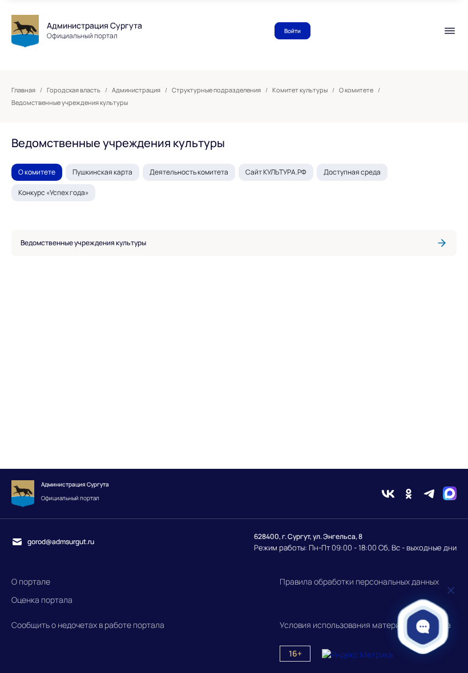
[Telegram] (429, 493)
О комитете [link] (356, 90)
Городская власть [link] (73, 90)
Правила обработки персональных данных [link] (359, 581)
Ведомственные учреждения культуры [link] (69, 103)
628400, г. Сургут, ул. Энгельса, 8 (308, 536)
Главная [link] (23, 90)
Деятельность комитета (189, 172)
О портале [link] (30, 581)
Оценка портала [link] (41, 599)
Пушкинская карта (102, 172)
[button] (423, 626)
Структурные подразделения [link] (216, 90)
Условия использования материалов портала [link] (365, 624)
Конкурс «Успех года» (53, 192)
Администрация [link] (136, 90)
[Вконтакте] (388, 493)
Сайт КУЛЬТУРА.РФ (275, 172)
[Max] (450, 493)
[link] (234, 243)
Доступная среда (352, 172)
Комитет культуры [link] (300, 90)
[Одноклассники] (408, 493)
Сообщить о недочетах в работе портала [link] (87, 624)
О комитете (36, 172)
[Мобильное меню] (450, 31)
